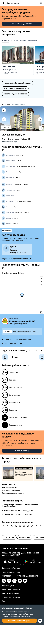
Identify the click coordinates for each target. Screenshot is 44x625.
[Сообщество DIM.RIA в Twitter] (25, 581)
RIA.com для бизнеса (11, 568)
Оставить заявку (22, 451)
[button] (4, 3)
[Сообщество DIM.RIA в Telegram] (14, 581)
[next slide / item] (40, 119)
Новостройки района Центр (15, 88)
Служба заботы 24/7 (11, 597)
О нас (4, 601)
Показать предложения (22, 24)
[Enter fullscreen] (41, 311)
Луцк (4, 139)
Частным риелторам (11, 572)
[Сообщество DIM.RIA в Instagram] (4, 581)
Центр (10, 139)
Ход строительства (18, 104)
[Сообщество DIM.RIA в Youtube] (20, 581)
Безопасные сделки (10, 593)
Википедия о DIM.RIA (11, 589)
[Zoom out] (41, 281)
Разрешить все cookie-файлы (19, 621)
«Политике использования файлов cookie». (17, 616)
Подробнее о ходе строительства (15, 259)
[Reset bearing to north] (41, 284)
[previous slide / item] (4, 119)
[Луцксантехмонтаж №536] (5, 321)
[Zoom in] (41, 278)
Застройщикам (8, 586)
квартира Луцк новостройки (15, 94)
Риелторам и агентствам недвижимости (20, 576)
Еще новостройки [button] (13, 3)
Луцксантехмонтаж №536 (26, 166)
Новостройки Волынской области (17, 83)
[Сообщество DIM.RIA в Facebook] (9, 581)
